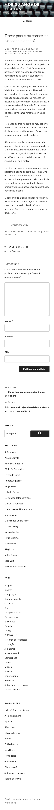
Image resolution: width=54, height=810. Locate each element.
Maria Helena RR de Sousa (18, 509)
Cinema (8, 590)
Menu (29, 21)
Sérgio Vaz (9, 549)
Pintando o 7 (10, 767)
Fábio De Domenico (14, 469)
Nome (8, 321)
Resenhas (9, 680)
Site (6, 352)
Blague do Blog (12, 733)
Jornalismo (9, 648)
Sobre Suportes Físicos (16, 685)
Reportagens (11, 676)
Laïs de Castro (12, 492)
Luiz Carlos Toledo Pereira (17, 498)
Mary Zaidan (10, 515)
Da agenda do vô (12, 612)
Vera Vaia (9, 561)
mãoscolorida (11, 761)
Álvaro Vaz (9, 727)
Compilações (11, 594)
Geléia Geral (10, 635)
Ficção (7, 630)
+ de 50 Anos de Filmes (16, 710)
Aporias (8, 721)
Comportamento (12, 599)
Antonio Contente (13, 463)
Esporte (8, 626)
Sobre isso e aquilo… (14, 773)
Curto (7, 608)
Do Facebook (11, 617)
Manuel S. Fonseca (13, 503)
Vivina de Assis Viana (15, 566)
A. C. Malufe (10, 452)
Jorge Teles (10, 486)
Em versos (9, 621)
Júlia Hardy (9, 750)
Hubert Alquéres (13, 480)
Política (8, 671)
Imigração (9, 644)
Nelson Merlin (11, 532)
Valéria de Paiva (12, 778)
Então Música (11, 744)
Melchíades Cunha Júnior (16, 520)
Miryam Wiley (11, 526)
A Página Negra (12, 715)
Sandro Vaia (10, 543)
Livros (7, 662)
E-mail (8, 336)
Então (7, 738)
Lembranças (10, 658)
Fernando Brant (12, 475)
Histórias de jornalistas (15, 639)
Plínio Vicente (11, 538)
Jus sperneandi (11, 653)
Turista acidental (12, 689)
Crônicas (10, 235)
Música (8, 667)
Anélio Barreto (11, 458)
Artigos (8, 585)
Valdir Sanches (30, 232)
